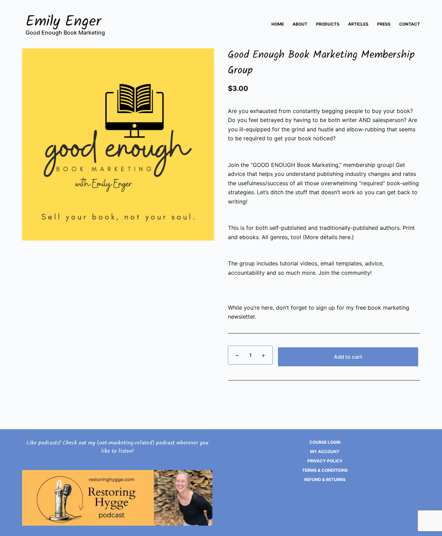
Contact (409, 24)
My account (324, 451)
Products (327, 24)
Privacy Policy (325, 460)
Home (277, 24)
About (299, 24)
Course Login (324, 442)
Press (384, 24)
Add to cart (348, 357)
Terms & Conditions (325, 470)
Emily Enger (64, 23)
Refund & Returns (325, 479)
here (344, 237)
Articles (358, 24)
